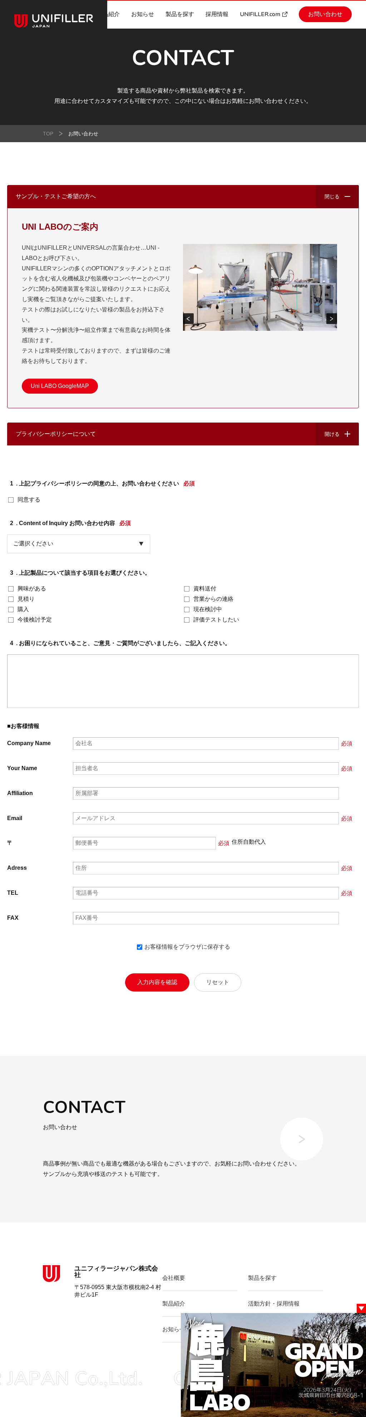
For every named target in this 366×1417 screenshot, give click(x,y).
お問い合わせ (325, 14)
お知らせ (142, 14)
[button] (188, 318)
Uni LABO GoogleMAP (60, 386)
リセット (217, 982)
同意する (29, 500)
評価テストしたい (216, 620)
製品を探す (179, 14)
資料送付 (204, 588)
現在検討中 (207, 609)
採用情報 (217, 14)
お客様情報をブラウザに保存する (186, 947)
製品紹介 (108, 14)
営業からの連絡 (213, 599)
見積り (26, 599)
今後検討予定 (35, 620)
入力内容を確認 (157, 982)
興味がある (32, 588)
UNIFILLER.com (260, 14)
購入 (23, 609)
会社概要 (173, 1278)
